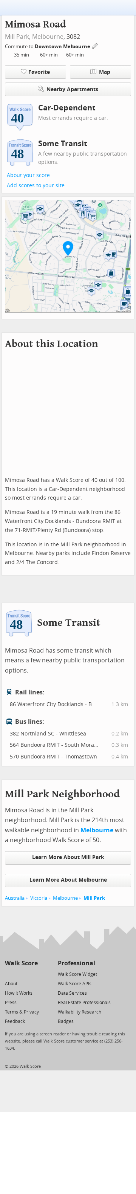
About (11, 983)
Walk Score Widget (77, 974)
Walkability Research (79, 1012)
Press (11, 1002)
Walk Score (21, 963)
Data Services (72, 993)
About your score (28, 175)
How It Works (18, 993)
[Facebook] (21, 973)
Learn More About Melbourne (68, 880)
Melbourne (47, 36)
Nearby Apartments (72, 89)
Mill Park (94, 898)
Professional (76, 963)
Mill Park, (18, 36)
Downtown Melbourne (63, 46)
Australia (15, 898)
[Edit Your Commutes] (95, 45)
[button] (68, 248)
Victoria (38, 898)
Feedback (15, 1021)
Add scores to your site (36, 185)
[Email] (32, 973)
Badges (66, 1021)
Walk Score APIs (74, 983)
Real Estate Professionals (84, 1002)
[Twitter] (9, 973)
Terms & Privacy (22, 1012)
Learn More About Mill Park (68, 857)
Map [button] (104, 72)
